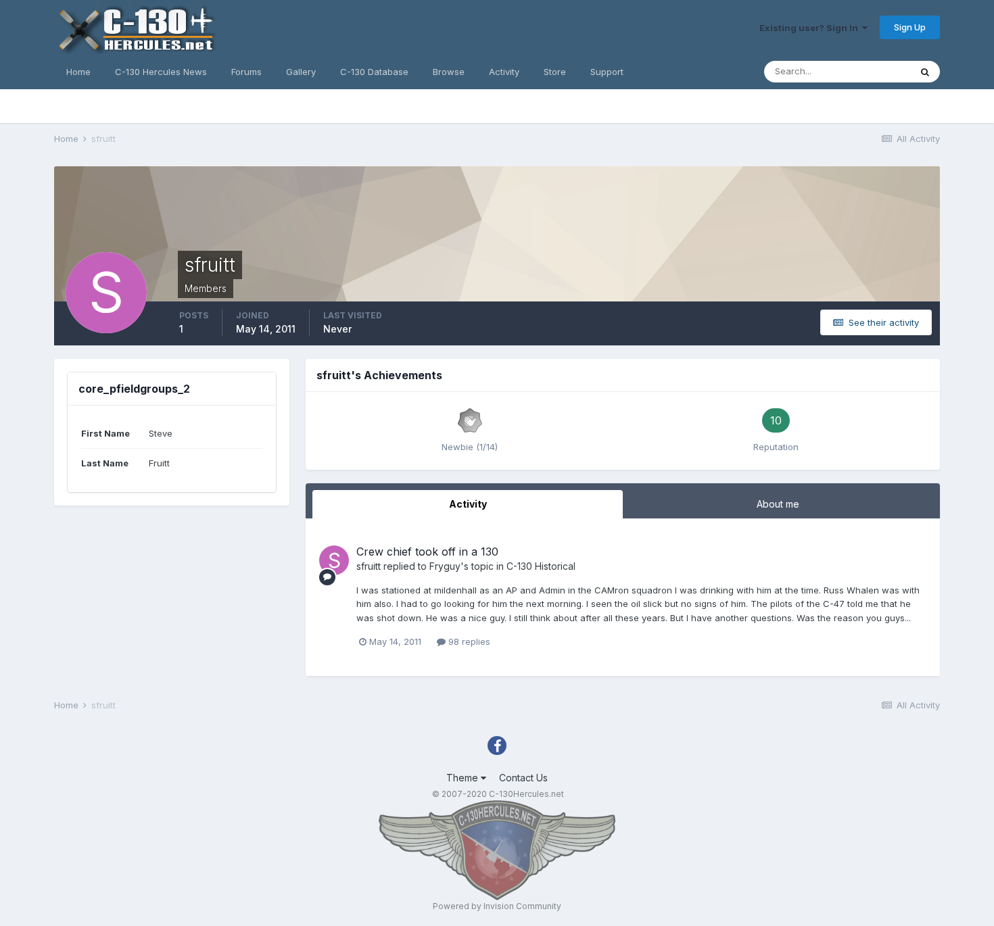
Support (606, 71)
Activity (504, 71)
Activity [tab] (468, 504)
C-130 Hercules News (161, 71)
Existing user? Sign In (810, 27)
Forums (246, 71)
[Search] (925, 71)
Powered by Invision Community (497, 906)
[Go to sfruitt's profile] (334, 560)
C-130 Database (374, 71)
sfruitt (368, 566)
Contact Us (523, 777)
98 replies (468, 641)
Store (555, 71)
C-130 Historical (540, 566)
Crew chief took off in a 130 (427, 551)
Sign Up (910, 27)
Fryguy (444, 566)
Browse (449, 71)
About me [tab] (778, 504)
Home (78, 71)
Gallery (301, 71)
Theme (463, 777)
